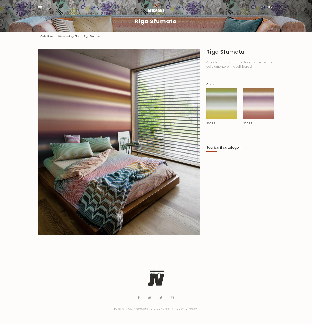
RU (270, 7)
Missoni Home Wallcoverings (156, 8)
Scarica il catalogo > (224, 147)
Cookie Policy (187, 308)
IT (255, 7)
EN (263, 7)
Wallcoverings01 (67, 36)
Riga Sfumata (92, 36)
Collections (48, 36)
